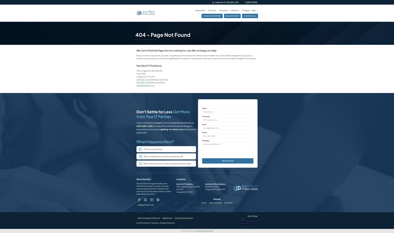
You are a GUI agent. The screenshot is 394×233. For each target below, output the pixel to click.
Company (206, 116)
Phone (204, 132)
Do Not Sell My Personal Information (204, 231)
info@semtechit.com (145, 85)
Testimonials (200, 10)
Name (204, 108)
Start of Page (253, 216)
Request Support (232, 16)
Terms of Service (215, 203)
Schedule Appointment (212, 16)
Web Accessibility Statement (148, 218)
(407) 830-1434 (232, 2)
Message (205, 140)
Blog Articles (167, 218)
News (254, 10)
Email (204, 124)
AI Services (223, 10)
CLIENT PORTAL (251, 2)
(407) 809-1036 (143, 82)
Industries (234, 10)
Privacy (204, 203)
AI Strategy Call (250, 16)
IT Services (212, 10)
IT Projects (246, 10)
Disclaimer (228, 203)
